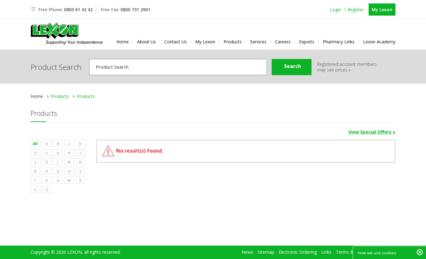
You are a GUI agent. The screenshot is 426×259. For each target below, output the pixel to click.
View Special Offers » (371, 132)
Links (326, 252)
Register (355, 9)
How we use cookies (377, 253)
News (247, 252)
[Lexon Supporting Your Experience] (67, 33)
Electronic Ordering (297, 252)
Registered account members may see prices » (347, 67)
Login (335, 9)
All (35, 143)
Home (122, 42)
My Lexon (382, 9)
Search (292, 66)
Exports (306, 42)
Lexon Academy (379, 42)
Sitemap (266, 252)
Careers (283, 42)
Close (420, 252)
